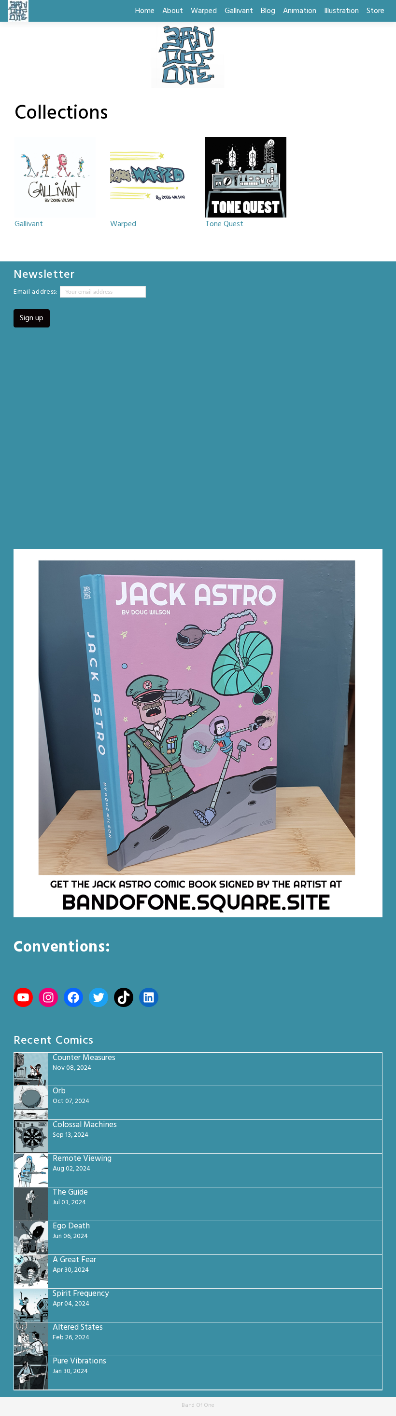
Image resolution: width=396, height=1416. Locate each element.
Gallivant (239, 11)
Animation (299, 11)
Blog (268, 11)
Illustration (341, 11)
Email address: (37, 292)
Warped (204, 11)
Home (145, 11)
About (172, 11)
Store (375, 11)
